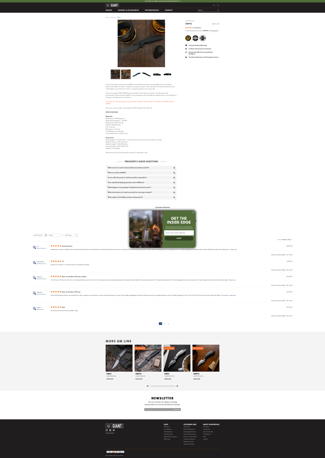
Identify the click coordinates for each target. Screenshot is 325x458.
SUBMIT (179, 238)
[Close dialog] (194, 212)
